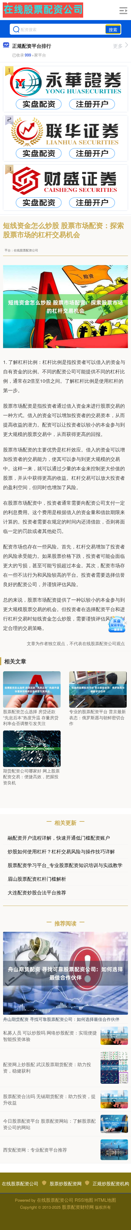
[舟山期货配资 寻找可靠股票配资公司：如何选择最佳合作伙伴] (65, 972)
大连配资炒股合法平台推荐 (37, 892)
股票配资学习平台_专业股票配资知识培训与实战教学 (65, 865)
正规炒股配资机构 (111, 1183)
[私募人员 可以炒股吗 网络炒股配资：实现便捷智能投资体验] (114, 1036)
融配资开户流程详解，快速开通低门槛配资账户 (59, 837)
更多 (118, 45)
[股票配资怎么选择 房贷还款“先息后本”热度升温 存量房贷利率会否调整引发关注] (32, 689)
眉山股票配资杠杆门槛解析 (37, 878)
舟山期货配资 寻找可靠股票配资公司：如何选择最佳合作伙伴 (61, 1019)
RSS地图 (84, 1200)
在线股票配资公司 (20, 1183)
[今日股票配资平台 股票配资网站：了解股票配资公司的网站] (114, 1124)
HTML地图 (105, 1200)
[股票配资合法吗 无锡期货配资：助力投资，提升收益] (114, 1099)
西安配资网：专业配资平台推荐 (35, 1149)
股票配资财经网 (78, 1207)
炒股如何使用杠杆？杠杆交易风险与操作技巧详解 (61, 851)
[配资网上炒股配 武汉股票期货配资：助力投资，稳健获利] (114, 1067)
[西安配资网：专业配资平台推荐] (114, 1149)
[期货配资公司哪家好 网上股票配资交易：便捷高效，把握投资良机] (32, 748)
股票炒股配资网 (66, 1183)
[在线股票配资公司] (43, 10)
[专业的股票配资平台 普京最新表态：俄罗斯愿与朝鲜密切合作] (98, 689)
